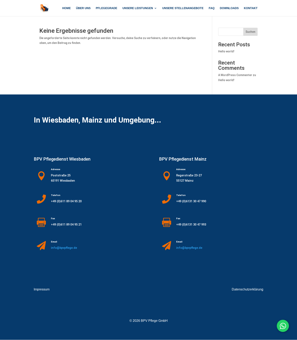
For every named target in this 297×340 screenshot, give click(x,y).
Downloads (229, 8)
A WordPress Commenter (235, 75)
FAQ (212, 8)
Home (66, 8)
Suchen (250, 31)
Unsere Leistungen (137, 8)
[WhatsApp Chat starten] (283, 326)
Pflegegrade (106, 8)
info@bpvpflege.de (64, 248)
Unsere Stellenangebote (182, 8)
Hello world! (226, 51)
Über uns (83, 8)
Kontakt (251, 8)
